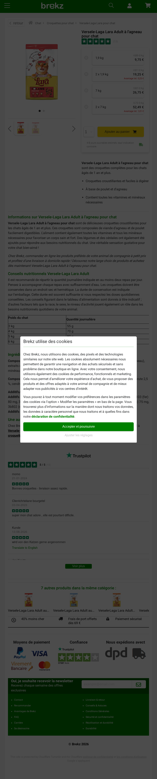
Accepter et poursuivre (78, 426)
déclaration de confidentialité (52, 416)
